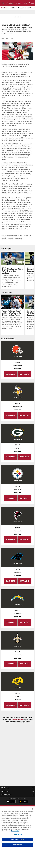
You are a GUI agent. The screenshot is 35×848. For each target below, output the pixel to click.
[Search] (29, 3)
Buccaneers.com (17, 719)
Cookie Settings (17, 834)
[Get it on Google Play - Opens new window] (23, 802)
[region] (17, 827)
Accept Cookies (17, 844)
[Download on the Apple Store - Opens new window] (11, 801)
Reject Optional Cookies (17, 839)
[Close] (33, 809)
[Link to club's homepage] (2, 2)
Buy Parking (24, 374)
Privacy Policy (15, 831)
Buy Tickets (10, 374)
